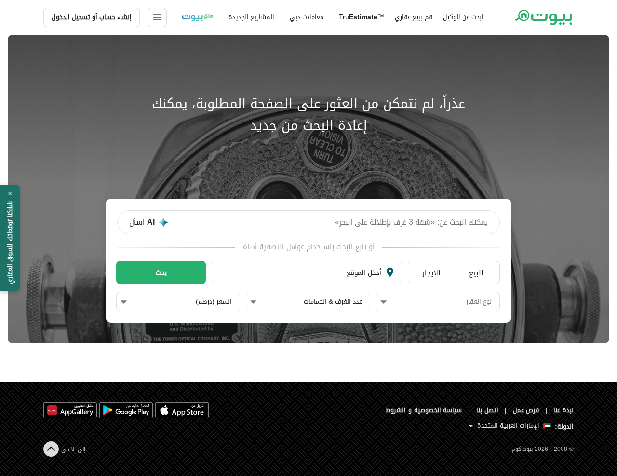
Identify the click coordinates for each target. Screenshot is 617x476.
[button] (436, 302)
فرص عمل (526, 410)
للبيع (476, 272)
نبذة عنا (563, 410)
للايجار (431, 272)
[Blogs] (197, 17)
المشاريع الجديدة (251, 17)
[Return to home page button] (543, 17)
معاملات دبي (306, 17)
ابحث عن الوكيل (463, 17)
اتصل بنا (487, 410)
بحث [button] (161, 272)
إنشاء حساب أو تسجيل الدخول (92, 17)
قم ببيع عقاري (413, 17)
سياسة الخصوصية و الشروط (424, 410)
